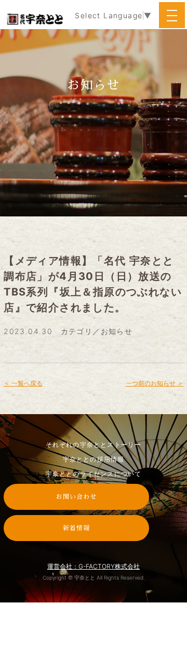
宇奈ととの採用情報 (94, 459)
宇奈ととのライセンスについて (94, 474)
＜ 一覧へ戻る (23, 383)
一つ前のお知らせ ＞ (154, 383)
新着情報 (76, 528)
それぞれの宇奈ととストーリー (94, 444)
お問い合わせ (76, 497)
